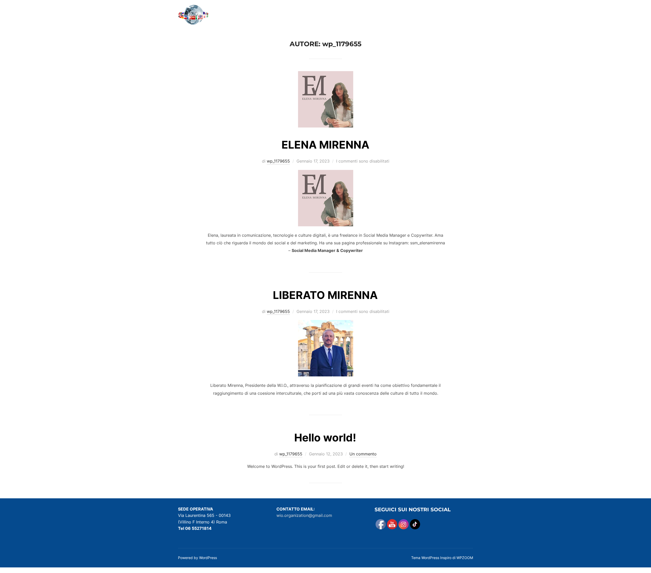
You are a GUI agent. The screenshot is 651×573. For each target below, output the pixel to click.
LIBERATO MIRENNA (325, 295)
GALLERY (422, 15)
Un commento (363, 453)
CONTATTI (450, 15)
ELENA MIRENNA (325, 144)
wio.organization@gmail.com (304, 515)
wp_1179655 (278, 161)
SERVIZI (374, 15)
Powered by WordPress (197, 557)
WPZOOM (464, 557)
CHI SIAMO (346, 15)
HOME (321, 15)
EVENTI (397, 15)
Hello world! (325, 437)
